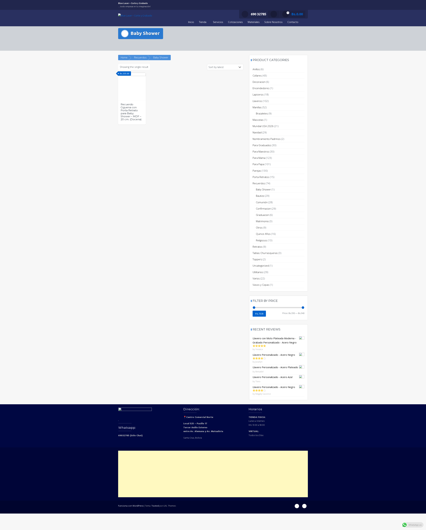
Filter (259, 313)
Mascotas (258, 119)
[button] (304, 22)
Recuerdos (140, 57)
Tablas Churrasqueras (265, 253)
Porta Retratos (261, 177)
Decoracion (259, 81)
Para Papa (258, 164)
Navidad (257, 132)
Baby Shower (263, 189)
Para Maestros (261, 151)
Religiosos (261, 240)
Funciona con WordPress (130, 506)
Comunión (262, 202)
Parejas (257, 170)
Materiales (253, 22)
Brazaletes (262, 113)
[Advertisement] (213, 474)
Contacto (292, 22)
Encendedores (261, 88)
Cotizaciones (235, 22)
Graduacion (262, 215)
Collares (257, 75)
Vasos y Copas (261, 284)
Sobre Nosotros (273, 22)
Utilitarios (258, 272)
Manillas (257, 107)
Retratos (257, 246)
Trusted (155, 506)
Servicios (218, 22)
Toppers (257, 259)
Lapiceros (258, 94)
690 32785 (258, 14)
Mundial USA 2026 (263, 126)
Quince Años (263, 233)
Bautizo (260, 195)
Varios (256, 278)
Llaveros (257, 101)
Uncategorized (261, 265)
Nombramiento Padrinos (267, 139)
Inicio (191, 22)
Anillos (256, 69)
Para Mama (259, 157)
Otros (259, 227)
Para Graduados (262, 145)
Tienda (202, 22)
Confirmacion (263, 208)
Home (124, 57)
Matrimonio (262, 221)
